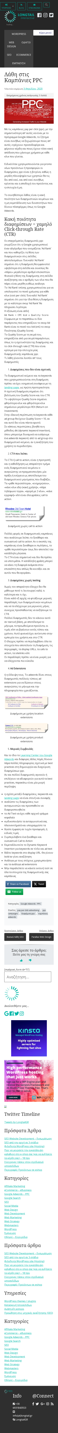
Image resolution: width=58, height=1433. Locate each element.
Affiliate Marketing (14, 1186)
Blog (21, 7)
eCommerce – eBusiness (18, 1190)
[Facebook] (39, 16)
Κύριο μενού (45, 32)
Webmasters (11, 1225)
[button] (46, 4)
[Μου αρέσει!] (21, 960)
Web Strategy (11, 1221)
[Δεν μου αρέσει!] (30, 960)
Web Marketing (13, 1217)
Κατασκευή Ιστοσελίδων (18, 1305)
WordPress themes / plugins (20, 1301)
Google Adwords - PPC (31, 903)
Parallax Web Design (41, 936)
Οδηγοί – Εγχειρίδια (15, 1237)
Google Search (12, 1198)
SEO (9, 54)
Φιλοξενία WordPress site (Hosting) (24, 1146)
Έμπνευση (10, 1233)
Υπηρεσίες (6, 7)
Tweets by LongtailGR (16, 1122)
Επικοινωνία (34, 7)
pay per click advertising (28, 910)
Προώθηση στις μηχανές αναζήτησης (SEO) (28, 1313)
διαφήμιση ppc (28, 913)
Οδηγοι (26, 42)
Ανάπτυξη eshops (14, 1309)
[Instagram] (45, 16)
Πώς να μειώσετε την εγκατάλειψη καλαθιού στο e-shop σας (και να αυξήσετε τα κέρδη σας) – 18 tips (28, 1154)
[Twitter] (51, 16)
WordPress (19, 34)
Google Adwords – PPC (17, 1194)
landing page (11, 387)
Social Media (11, 1205)
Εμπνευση (18, 63)
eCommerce (23, 54)
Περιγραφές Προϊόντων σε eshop (23, 1170)
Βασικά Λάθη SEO (15, 936)
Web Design (11, 44)
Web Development (14, 1213)
